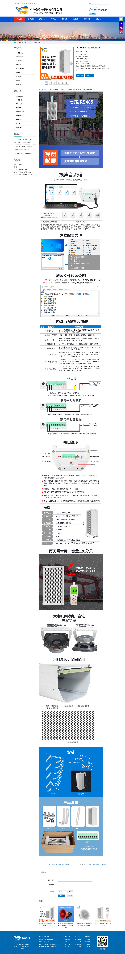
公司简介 (67, 939)
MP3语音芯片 (19, 53)
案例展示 (64, 19)
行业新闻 (87, 939)
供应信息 (75, 19)
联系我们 (67, 946)
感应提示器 (19, 84)
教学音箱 (18, 80)
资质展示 (67, 941)
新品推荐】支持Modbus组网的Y (23, 142)
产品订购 (87, 946)
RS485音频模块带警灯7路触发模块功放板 (95, 864)
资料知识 (87, 19)
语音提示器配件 (20, 68)
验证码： (52, 891)
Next (71, 63)
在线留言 (87, 944)
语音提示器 (37, 42)
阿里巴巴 (90, 75)
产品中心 (42, 19)
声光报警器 (19, 72)
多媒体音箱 (78, 944)
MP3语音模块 (19, 57)
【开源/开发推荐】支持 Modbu (23, 139)
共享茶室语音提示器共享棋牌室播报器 (59, 864)
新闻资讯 (87, 936)
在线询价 (80, 75)
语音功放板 (19, 64)
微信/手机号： (51, 880)
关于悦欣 (67, 944)
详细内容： (52, 884)
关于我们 (31, 19)
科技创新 (87, 941)
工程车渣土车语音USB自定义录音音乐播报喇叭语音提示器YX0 (65, 925)
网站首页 (19, 19)
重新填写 (70, 896)
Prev (42, 63)
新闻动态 (53, 19)
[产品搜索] (108, 3)
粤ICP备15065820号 (44, 946)
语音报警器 (78, 939)
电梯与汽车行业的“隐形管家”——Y (24, 149)
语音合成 (98, 19)
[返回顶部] (121, 32)
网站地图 (53, 946)
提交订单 (61, 896)
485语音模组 (19, 60)
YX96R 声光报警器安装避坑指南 (23, 146)
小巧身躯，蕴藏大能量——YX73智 (24, 153)
